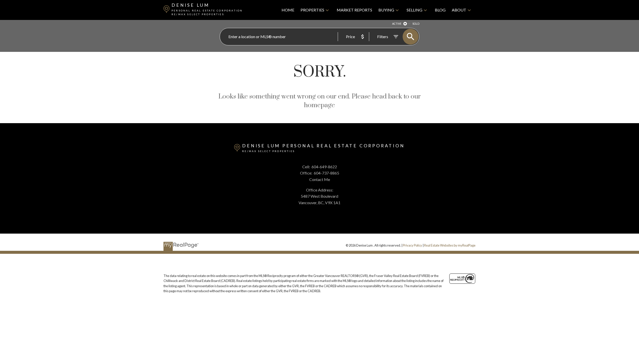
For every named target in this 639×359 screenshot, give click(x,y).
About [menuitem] (459, 9)
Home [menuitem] (288, 9)
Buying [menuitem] (386, 9)
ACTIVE (396, 23)
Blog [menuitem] (440, 9)
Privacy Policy (412, 245)
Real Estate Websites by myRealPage (450, 245)
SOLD (415, 23)
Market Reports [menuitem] (354, 9)
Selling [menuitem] (414, 9)
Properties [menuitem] (312, 9)
